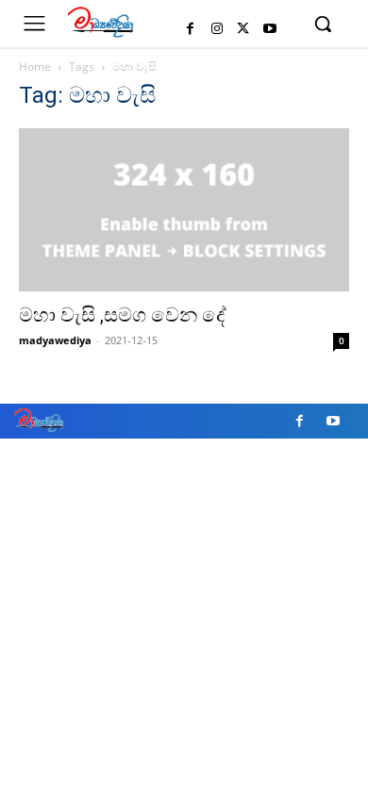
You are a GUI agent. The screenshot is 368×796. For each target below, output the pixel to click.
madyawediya (55, 340)
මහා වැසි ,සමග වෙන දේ (122, 315)
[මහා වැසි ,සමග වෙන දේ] (184, 209)
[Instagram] (217, 29)
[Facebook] (190, 29)
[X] (243, 29)
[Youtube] (270, 29)
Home (35, 66)
